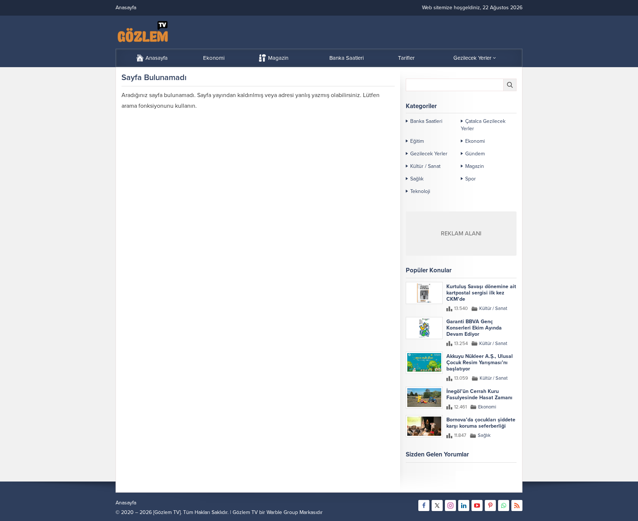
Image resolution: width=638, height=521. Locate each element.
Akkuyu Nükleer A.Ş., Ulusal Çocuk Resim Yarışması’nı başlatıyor (479, 362)
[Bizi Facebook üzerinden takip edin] (423, 505)
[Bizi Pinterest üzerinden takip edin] (490, 505)
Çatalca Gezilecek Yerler (483, 125)
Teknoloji (420, 191)
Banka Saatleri (426, 121)
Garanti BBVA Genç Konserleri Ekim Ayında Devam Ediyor (474, 327)
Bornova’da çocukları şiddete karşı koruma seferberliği (480, 423)
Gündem (475, 154)
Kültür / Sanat (425, 166)
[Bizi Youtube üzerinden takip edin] (477, 505)
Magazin (474, 166)
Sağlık (416, 179)
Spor (470, 179)
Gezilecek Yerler (428, 154)
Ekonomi (475, 141)
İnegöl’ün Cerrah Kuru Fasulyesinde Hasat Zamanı (479, 394)
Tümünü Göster (501, 483)
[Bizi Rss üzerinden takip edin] (516, 505)
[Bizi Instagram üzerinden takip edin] (450, 505)
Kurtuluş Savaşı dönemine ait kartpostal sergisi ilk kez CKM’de (481, 292)
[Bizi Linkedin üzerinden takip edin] (463, 505)
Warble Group (282, 512)
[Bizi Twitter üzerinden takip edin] (437, 505)
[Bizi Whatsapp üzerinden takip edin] (503, 505)
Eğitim (417, 141)
